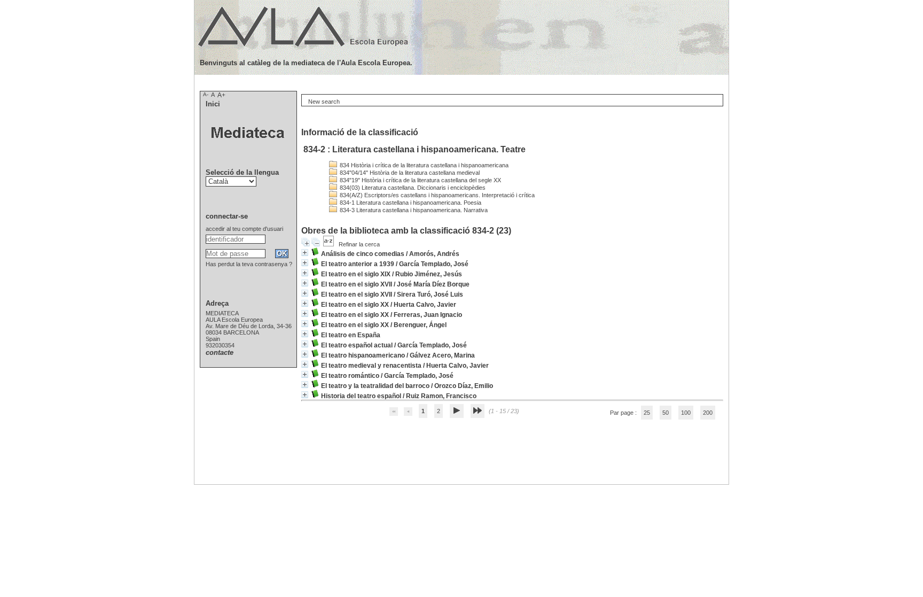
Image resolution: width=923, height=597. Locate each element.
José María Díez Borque (433, 284)
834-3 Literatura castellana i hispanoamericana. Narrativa (413, 210)
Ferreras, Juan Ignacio (428, 315)
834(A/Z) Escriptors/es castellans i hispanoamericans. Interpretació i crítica (436, 195)
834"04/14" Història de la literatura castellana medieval (409, 172)
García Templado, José (433, 264)
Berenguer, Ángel (420, 325)
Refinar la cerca (359, 244)
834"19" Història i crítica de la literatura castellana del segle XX (419, 180)
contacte (219, 352)
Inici (213, 104)
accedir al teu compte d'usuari (244, 229)
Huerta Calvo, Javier (425, 304)
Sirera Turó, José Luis (430, 294)
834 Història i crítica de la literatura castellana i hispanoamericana (423, 165)
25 (647, 412)
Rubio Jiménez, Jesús (428, 274)
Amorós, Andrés (434, 254)
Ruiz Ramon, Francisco (441, 396)
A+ (221, 95)
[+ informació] (304, 252)
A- (205, 94)
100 (686, 412)
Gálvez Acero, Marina (442, 355)
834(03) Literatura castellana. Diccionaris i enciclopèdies (412, 187)
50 (665, 412)
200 (708, 412)
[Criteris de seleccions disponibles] (329, 244)
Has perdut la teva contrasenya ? (249, 264)
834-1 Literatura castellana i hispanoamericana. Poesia (409, 202)
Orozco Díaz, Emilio (463, 386)
